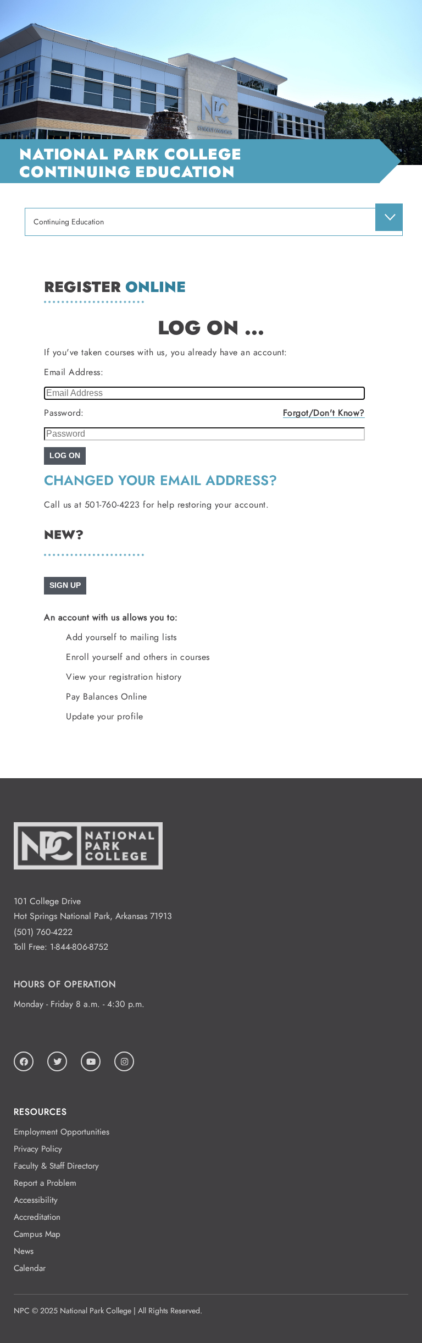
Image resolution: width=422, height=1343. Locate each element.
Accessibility (36, 1200)
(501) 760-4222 (43, 932)
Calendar (30, 1268)
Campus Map (37, 1234)
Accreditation (37, 1217)
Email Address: (73, 372)
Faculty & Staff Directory (56, 1166)
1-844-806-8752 (79, 946)
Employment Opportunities (61, 1132)
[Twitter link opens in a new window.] (57, 1061)
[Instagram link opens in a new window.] (124, 1061)
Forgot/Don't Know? (324, 412)
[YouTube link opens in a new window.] (91, 1061)
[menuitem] (389, 217)
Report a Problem (45, 1183)
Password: (64, 412)
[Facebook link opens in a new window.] (24, 1061)
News (24, 1251)
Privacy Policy (38, 1149)
